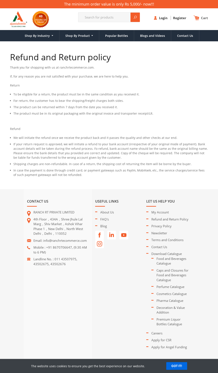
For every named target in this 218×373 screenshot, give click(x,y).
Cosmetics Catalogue (171, 294)
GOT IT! (176, 366)
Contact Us (185, 36)
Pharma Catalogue (169, 300)
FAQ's (104, 219)
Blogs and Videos (152, 36)
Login (163, 18)
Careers (156, 333)
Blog (103, 226)
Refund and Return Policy (169, 219)
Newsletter (159, 233)
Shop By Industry (38, 36)
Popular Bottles (116, 36)
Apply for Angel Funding (169, 347)
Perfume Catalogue (170, 287)
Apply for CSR (161, 340)
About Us (107, 212)
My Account (160, 212)
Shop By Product (78, 36)
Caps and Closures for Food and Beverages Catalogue (172, 275)
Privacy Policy (161, 226)
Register (180, 18)
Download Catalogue (166, 254)
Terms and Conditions (167, 240)
